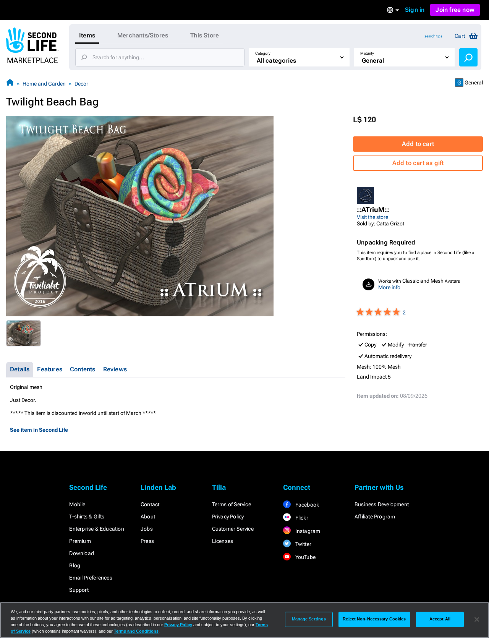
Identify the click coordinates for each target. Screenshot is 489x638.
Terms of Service (231, 504)
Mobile (77, 504)
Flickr (301, 518)
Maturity (367, 53)
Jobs (147, 529)
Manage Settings (309, 619)
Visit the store (372, 217)
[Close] (476, 619)
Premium (80, 541)
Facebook (306, 505)
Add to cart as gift (418, 163)
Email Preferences (90, 578)
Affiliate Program (375, 516)
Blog (74, 565)
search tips (433, 36)
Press (147, 541)
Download (81, 553)
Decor (81, 84)
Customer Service (233, 529)
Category (262, 53)
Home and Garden (44, 84)
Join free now (455, 9)
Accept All (439, 619)
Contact (150, 504)
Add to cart (418, 143)
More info (389, 287)
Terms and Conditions (136, 631)
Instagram (307, 531)
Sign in (414, 9)
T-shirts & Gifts (86, 516)
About (148, 516)
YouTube (305, 557)
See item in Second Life (39, 430)
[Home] (10, 83)
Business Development (382, 504)
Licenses (222, 541)
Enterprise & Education (96, 529)
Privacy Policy (228, 516)
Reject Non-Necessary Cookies (374, 619)
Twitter (302, 544)
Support (78, 590)
